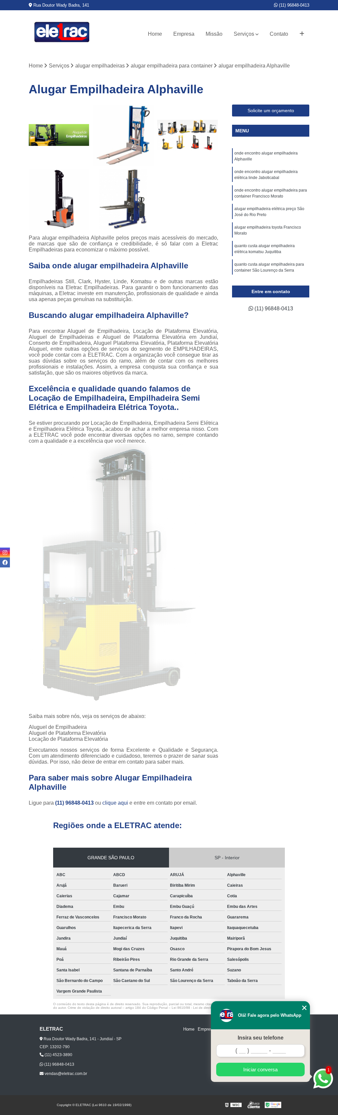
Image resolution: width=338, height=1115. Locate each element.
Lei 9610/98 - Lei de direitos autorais (200, 1007)
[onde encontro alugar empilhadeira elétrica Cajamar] (187, 135)
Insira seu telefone (261, 1038)
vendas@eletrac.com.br (65, 1073)
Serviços (244, 34)
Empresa (183, 34)
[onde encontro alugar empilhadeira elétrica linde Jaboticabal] (59, 199)
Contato (279, 34)
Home (155, 34)
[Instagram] (5, 553)
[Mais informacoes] (301, 34)
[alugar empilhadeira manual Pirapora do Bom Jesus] (123, 135)
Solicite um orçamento (271, 110)
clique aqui (115, 803)
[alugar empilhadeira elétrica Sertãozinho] (123, 199)
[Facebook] (5, 562)
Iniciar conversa (260, 1069)
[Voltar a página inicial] (62, 34)
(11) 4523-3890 (58, 1054)
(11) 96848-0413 (293, 5)
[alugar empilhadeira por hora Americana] (59, 135)
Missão (214, 34)
